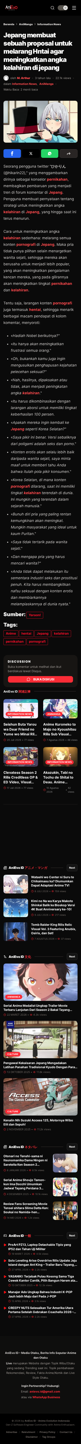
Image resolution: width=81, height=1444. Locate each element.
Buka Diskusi (43, 679)
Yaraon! (35, 615)
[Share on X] (31, 153)
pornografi (26, 244)
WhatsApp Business (46, 1397)
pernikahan (57, 179)
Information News (49, 24)
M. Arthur (23, 78)
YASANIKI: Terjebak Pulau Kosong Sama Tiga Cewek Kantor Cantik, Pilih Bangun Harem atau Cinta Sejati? (42, 1280)
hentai (35, 309)
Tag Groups (48, 1436)
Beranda (8, 24)
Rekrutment (28, 1432)
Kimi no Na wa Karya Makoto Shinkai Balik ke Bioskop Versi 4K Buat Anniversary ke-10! (53, 905)
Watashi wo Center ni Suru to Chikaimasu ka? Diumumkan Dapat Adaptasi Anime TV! (52, 881)
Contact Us (66, 1432)
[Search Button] (52, 7)
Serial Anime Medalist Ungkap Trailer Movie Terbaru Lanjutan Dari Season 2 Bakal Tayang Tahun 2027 (36, 1010)
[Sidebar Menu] (74, 7)
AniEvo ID (28, 867)
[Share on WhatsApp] (50, 153)
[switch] (63, 7)
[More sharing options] (69, 153)
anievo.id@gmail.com (45, 1391)
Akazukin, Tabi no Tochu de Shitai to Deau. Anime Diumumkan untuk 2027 (58, 782)
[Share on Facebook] (12, 153)
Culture (12, 1054)
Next (72, 867)
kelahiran (12, 212)
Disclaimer (32, 1436)
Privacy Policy (47, 1432)
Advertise (11, 1432)
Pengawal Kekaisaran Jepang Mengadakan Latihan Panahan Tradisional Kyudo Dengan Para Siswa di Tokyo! (39, 1067)
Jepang (55, 192)
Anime (11, 633)
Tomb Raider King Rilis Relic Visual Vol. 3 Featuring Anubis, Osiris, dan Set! (53, 929)
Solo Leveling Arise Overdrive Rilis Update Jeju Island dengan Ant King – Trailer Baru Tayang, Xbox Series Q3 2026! (42, 1265)
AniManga (26, 24)
